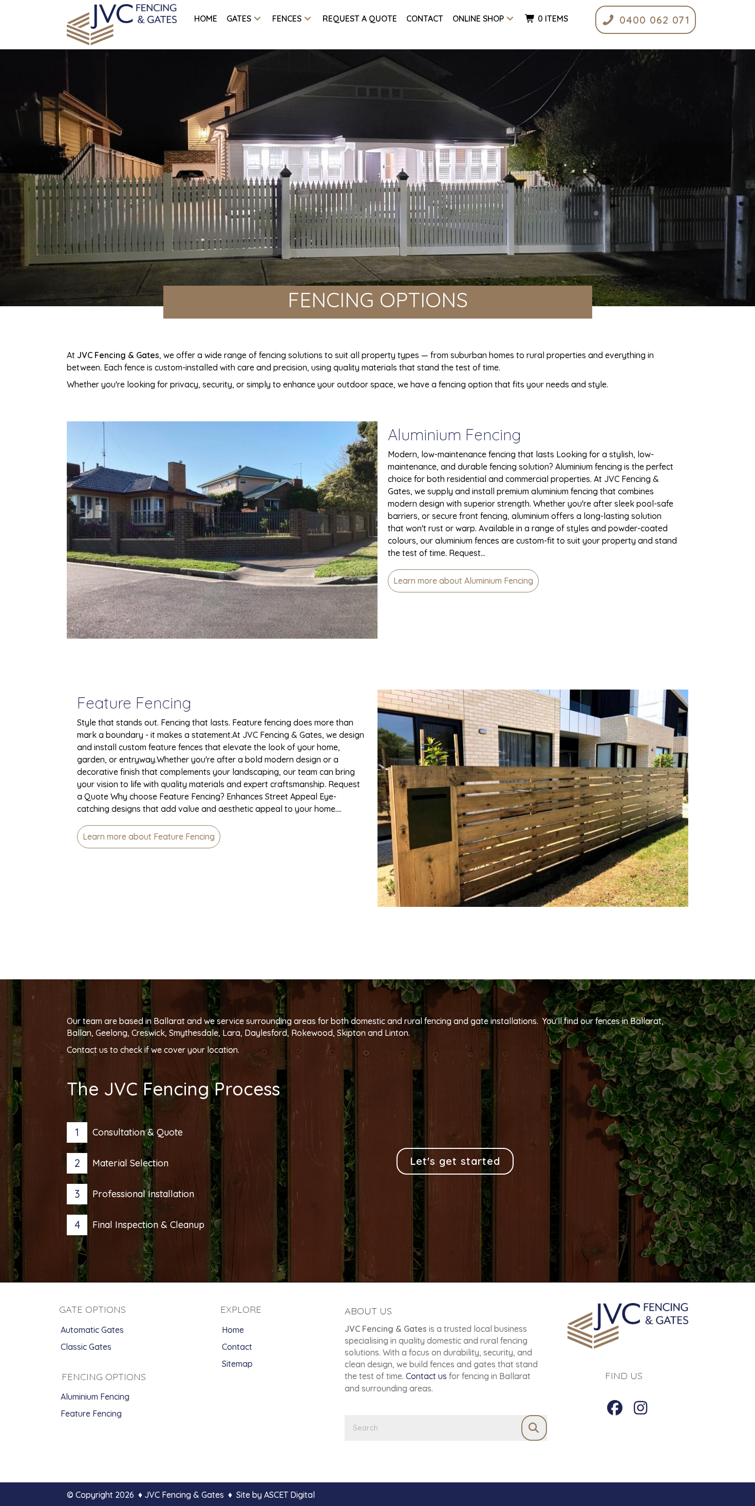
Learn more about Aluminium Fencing (466, 580)
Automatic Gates (92, 1330)
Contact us (426, 1376)
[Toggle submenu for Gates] (257, 18)
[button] (615, 1408)
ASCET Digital (289, 1495)
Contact (237, 1347)
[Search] (534, 1428)
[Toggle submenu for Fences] (308, 18)
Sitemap (237, 1364)
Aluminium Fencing (454, 434)
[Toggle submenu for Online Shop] (510, 18)
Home (233, 1330)
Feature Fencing (134, 703)
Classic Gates (86, 1347)
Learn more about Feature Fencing (151, 836)
